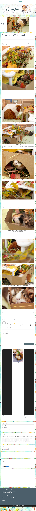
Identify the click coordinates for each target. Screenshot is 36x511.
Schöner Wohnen (4, 441)
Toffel (19, 441)
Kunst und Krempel (19, 438)
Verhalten (22, 441)
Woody (28, 441)
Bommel (3, 436)
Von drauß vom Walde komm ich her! (7, 25)
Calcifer (7, 436)
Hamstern (4, 425)
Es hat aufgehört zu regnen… (7, 416)
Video (25, 441)
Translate (8, 449)
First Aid (24, 436)
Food (3, 438)
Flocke (31, 436)
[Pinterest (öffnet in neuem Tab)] (19, 2)
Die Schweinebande (17, 436)
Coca (9, 436)
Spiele (11, 441)
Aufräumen (4, 427)
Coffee (12, 436)
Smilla (8, 441)
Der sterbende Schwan (6, 429)
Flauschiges (28, 436)
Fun (5, 438)
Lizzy (31, 438)
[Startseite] (1, 25)
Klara (14, 438)
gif (8, 438)
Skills (18, 362)
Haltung (11, 438)
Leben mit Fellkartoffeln (26, 438)
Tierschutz (15, 441)
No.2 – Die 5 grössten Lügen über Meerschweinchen (28, 416)
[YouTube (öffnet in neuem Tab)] (21, 2)
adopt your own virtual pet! (7, 485)
